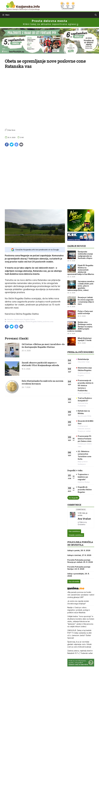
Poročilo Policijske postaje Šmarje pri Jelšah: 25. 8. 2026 (80, 561)
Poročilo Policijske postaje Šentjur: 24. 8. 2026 (78, 568)
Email (21, 144)
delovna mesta (12, 321)
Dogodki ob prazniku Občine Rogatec (85, 489)
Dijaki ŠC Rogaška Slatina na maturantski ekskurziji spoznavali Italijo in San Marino (80, 269)
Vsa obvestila (74, 581)
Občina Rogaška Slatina (33, 321)
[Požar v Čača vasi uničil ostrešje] (71, 314)
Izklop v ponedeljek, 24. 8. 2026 (78, 575)
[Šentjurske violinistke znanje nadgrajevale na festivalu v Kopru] (71, 255)
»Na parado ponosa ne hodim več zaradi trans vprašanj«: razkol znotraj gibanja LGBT (80, 594)
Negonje (21, 321)
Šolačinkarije (83, 359)
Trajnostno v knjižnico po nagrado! (83, 476)
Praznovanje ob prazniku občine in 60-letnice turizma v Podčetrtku (85, 385)
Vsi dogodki (73, 498)
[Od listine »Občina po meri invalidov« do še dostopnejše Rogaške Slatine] (12, 356)
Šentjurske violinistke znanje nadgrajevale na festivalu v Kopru (85, 255)
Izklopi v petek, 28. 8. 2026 (78, 550)
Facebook (7, 144)
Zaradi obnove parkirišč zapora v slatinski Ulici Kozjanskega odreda (40, 364)
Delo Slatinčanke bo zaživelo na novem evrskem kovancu (42, 382)
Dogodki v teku (74, 470)
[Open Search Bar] (95, 15)
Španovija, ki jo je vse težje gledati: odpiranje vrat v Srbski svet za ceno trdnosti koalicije (79, 644)
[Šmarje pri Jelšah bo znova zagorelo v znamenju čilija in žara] (71, 300)
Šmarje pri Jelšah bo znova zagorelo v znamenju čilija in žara (86, 300)
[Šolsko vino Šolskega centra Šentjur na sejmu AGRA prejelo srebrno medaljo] (71, 325)
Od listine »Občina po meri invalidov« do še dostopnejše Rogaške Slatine (43, 345)
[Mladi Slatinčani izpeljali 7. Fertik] (71, 341)
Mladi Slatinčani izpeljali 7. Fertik (85, 339)
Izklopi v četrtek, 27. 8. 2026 (79, 555)
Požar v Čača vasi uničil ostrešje (85, 312)
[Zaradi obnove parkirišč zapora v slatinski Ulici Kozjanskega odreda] (12, 375)
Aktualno (10, 319)
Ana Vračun (84, 518)
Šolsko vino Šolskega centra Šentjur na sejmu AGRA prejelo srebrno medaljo (79, 326)
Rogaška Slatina (29, 319)
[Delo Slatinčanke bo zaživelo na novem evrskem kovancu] (12, 393)
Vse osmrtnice (74, 531)
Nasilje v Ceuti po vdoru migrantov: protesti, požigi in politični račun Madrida (78, 610)
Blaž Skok (11, 130)
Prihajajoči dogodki (80, 352)
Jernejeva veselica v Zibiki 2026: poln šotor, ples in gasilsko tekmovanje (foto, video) (80, 285)
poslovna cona (48, 321)
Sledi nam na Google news (16, 144)
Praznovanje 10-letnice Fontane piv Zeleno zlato (85, 438)
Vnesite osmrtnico (76, 535)
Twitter (12, 144)
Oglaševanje (18, 319)
